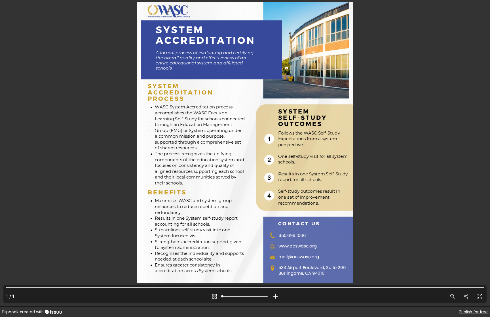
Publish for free (473, 311)
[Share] (466, 296)
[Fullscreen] (479, 296)
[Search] (452, 296)
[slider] (245, 296)
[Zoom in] (275, 296)
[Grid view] (214, 296)
